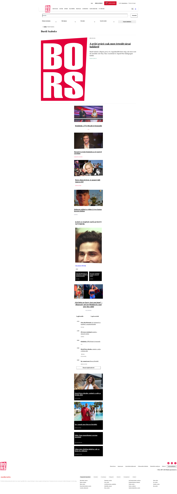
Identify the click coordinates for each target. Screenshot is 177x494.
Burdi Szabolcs (93, 58)
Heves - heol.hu (107, 487)
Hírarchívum (113, 466)
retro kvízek (78, 185)
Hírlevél (164, 466)
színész (77, 268)
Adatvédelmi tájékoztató (130, 466)
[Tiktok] (168, 463)
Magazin (111, 477)
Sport (66, 8)
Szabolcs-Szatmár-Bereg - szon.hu (134, 487)
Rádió (134, 477)
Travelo (78, 8)
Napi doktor (93, 8)
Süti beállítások (171, 466)
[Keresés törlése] (129, 15)
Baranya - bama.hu (83, 482)
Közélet (95, 477)
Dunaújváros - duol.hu (108, 480)
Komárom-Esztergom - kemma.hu (134, 482)
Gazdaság (103, 477)
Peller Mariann (78, 442)
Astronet (85, 8)
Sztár (61, 8)
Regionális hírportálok (85, 477)
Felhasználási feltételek (143, 466)
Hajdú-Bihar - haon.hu (108, 486)
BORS (45, 26)
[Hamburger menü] (42, 9)
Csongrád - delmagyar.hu (84, 487)
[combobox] (49, 21)
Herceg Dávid (84, 364)
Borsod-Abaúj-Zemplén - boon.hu (85, 486)
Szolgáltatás (126, 477)
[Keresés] (132, 9)
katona (76, 214)
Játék (92, 3)
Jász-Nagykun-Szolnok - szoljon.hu (134, 480)
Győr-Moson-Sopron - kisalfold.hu (110, 484)
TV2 (88, 129)
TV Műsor (101, 8)
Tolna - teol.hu (155, 480)
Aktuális (55, 8)
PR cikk (82, 327)
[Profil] (135, 8)
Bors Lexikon (98, 3)
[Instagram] (172, 463)
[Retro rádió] (107, 3)
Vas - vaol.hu (155, 482)
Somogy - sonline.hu (132, 486)
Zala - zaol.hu (155, 486)
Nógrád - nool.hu (131, 484)
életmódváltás (78, 454)
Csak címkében (127, 21)
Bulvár (118, 477)
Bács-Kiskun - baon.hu (84, 480)
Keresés (134, 15)
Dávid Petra (83, 356)
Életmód (72, 8)
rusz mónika (88, 310)
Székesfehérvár (123, 3)
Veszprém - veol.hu (156, 484)
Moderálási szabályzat (155, 466)
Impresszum (120, 466)
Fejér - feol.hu (106, 482)
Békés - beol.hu (82, 484)
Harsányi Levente (78, 156)
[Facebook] (175, 463)
